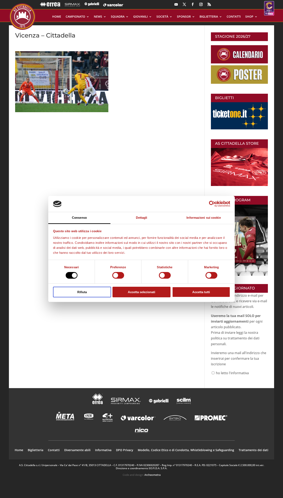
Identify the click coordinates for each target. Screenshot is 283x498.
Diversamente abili (77, 450)
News (98, 16)
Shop (249, 16)
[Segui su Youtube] (176, 4)
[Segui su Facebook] (192, 4)
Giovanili (140, 16)
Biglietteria (209, 16)
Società (162, 16)
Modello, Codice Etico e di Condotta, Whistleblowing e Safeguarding (186, 450)
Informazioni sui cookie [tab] (203, 217)
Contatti (234, 16)
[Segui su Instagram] (201, 4)
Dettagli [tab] (141, 217)
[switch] (118, 275)
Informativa (103, 450)
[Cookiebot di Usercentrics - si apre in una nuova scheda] (212, 204)
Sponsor (184, 16)
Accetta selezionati (141, 292)
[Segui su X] (184, 4)
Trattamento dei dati (253, 450)
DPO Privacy (124, 450)
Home (56, 16)
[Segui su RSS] (209, 4)
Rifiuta (82, 292)
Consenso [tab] (79, 217)
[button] (61, 81)
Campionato (75, 16)
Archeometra (152, 475)
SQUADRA (118, 16)
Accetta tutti (201, 292)
